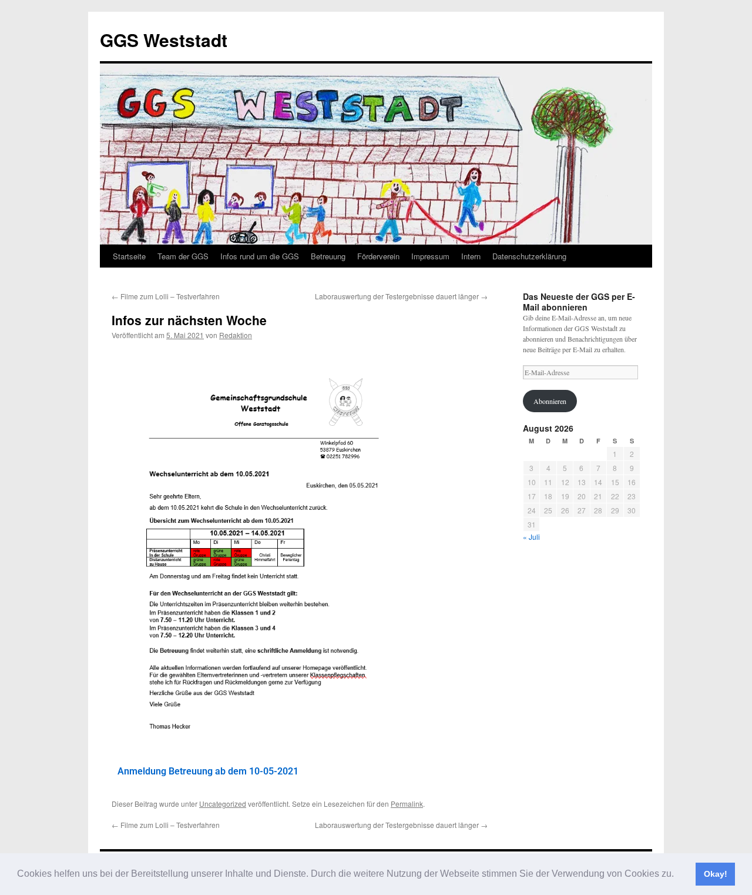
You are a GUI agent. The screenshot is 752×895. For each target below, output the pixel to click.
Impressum (430, 256)
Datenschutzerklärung (529, 256)
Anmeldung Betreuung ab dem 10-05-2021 (208, 771)
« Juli (531, 537)
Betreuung (328, 256)
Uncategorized (222, 804)
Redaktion (235, 335)
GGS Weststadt (163, 39)
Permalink (407, 804)
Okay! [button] (715, 874)
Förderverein (378, 256)
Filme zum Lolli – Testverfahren (166, 296)
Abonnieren (549, 401)
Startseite (129, 256)
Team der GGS (183, 256)
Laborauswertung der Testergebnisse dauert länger (401, 296)
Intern (471, 256)
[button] (678, 875)
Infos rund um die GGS (259, 256)
